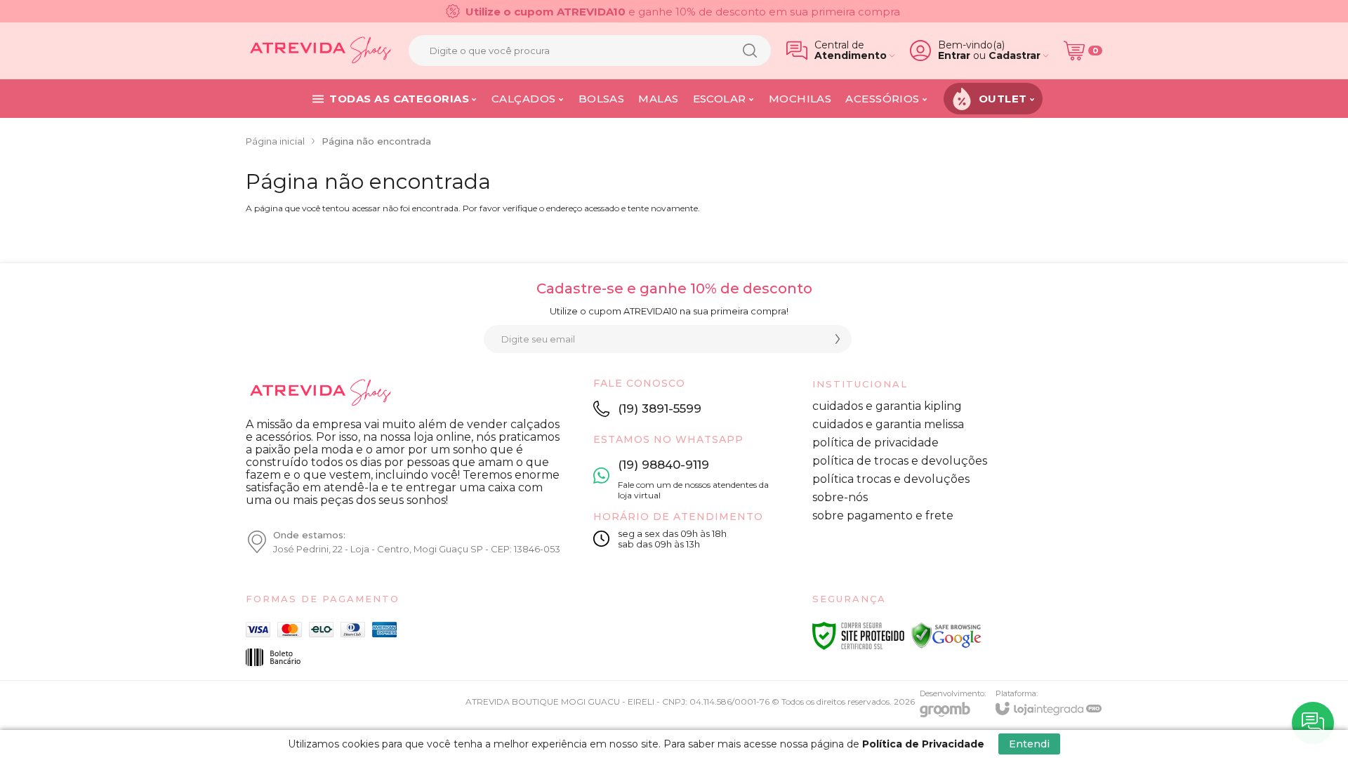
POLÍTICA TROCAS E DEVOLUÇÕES (891, 479)
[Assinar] (838, 339)
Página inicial (275, 141)
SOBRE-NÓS (840, 497)
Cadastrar (1014, 56)
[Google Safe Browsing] (946, 636)
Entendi (1029, 744)
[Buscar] (749, 50)
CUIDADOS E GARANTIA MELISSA (888, 424)
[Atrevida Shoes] (319, 50)
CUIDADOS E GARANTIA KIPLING (887, 406)
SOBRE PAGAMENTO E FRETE (882, 515)
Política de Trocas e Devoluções (899, 460)
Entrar (954, 56)
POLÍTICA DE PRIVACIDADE (875, 442)
